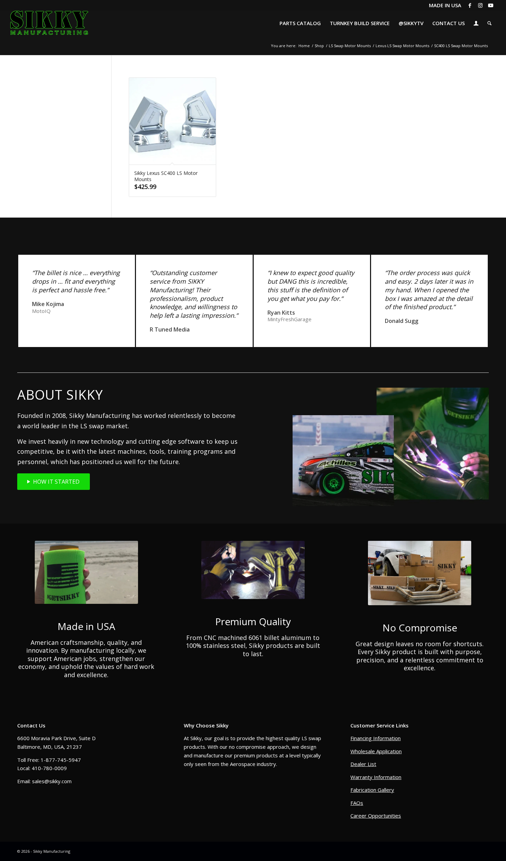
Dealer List (363, 763)
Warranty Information (375, 777)
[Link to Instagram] (480, 5)
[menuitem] (300, 23)
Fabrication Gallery (372, 789)
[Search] (489, 23)
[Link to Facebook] (470, 5)
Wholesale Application (376, 751)
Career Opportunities (375, 815)
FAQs (356, 802)
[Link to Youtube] (491, 5)
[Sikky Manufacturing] (49, 23)
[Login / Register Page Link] (476, 24)
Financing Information (375, 738)
